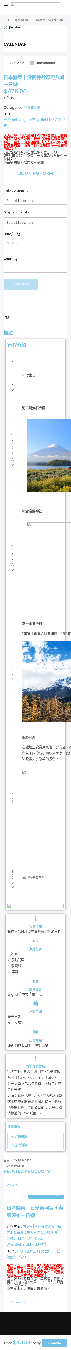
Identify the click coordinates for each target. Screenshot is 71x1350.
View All (13, 1185)
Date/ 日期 (12, 234)
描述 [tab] (7, 317)
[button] (35, 1137)
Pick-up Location (17, 190)
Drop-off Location (18, 212)
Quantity (11, 258)
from (8, 1343)
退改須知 (20, 1145)
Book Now (18, 1302)
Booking (54, 1343)
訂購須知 (20, 1137)
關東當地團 (22, 20)
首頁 (6, 20)
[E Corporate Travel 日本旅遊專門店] (35, 6)
